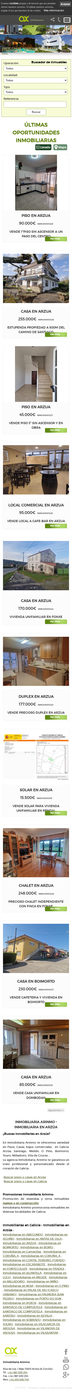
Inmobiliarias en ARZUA (19, 1243)
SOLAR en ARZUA (36, 790)
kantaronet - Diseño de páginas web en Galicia (50, 1387)
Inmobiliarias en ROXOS (19, 1303)
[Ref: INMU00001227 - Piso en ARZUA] (36, 374)
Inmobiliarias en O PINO (52, 1286)
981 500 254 (17, 1372)
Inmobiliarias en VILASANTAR (37, 1333)
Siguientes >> (56, 1110)
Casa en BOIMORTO (36, 981)
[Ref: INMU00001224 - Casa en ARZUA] (36, 565)
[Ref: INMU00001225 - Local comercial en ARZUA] (36, 469)
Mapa (62, 147)
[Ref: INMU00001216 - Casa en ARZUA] (36, 1044)
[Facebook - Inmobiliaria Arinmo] (66, 1354)
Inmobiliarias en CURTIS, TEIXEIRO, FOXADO (34, 1260)
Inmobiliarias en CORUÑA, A (40, 1256)
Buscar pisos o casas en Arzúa (25, 1177)
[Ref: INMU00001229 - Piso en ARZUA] (36, 182)
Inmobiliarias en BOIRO (36, 1247)
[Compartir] (53, 20)
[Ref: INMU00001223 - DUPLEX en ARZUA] (36, 661)
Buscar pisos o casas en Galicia (25, 1181)
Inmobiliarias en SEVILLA (34, 1315)
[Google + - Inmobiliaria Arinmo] (66, 1377)
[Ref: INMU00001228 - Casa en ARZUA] (36, 278)
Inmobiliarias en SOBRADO (22, 1320)
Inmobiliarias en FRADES (46, 1269)
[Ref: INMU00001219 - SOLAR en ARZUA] (36, 757)
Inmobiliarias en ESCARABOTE (24, 1264)
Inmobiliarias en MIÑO (42, 1281)
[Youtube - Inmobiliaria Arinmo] (66, 1362)
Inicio (5, 53)
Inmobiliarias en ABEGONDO (23, 1234)
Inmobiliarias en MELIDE (30, 1277)
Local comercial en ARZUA (36, 505)
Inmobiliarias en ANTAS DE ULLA (39, 1239)
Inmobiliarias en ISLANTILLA (22, 1273)
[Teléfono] (59, 20)
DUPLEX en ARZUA (36, 696)
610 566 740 (19, 1379)
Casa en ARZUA (36, 311)
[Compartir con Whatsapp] (66, 1370)
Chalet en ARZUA (36, 885)
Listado (45, 147)
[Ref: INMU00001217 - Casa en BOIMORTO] (36, 948)
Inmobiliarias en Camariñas (22, 1251)
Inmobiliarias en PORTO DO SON (38, 1298)
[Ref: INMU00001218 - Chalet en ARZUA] (36, 852)
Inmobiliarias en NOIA (18, 1286)
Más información (54, 10)
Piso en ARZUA (36, 215)
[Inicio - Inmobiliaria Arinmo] (31, 19)
